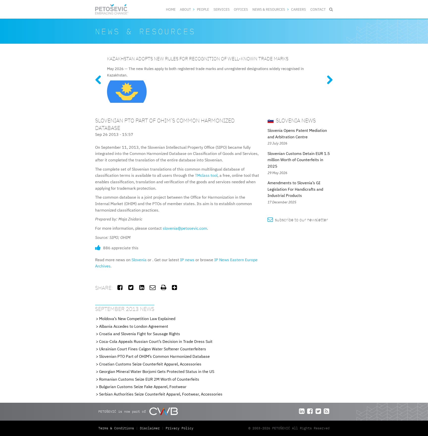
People (203, 9)
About (185, 9)
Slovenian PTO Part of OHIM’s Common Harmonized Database (154, 356)
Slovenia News (295, 120)
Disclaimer (150, 428)
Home (171, 9)
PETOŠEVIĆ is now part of (123, 411)
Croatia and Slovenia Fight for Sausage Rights (139, 333)
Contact (318, 9)
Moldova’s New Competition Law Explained (137, 318)
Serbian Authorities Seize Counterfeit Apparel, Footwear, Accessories (160, 394)
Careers (298, 9)
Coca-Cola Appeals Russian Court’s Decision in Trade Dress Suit (156, 341)
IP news (187, 259)
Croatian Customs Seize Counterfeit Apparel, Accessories (150, 364)
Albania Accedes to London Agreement (133, 326)
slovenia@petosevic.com (185, 228)
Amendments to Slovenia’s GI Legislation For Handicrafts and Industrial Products (295, 189)
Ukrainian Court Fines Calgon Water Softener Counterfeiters (152, 348)
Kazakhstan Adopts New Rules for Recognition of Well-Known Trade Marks (197, 58)
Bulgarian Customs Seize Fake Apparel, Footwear (143, 386)
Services (222, 9)
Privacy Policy (179, 428)
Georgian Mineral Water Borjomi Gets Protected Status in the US (156, 371)
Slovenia (139, 259)
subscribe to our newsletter (298, 219)
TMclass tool (206, 175)
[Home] (112, 9)
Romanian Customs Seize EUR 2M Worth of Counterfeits (149, 379)
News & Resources (268, 9)
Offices (241, 9)
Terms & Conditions (117, 428)
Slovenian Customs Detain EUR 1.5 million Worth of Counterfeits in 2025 (299, 160)
